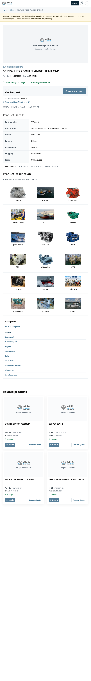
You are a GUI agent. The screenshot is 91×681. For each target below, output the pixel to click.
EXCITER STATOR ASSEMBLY (17, 424)
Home (5, 10)
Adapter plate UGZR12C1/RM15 (19, 479)
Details (11, 445)
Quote (75, 3)
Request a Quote (76, 91)
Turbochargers (11, 342)
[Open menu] (87, 3)
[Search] (82, 3)
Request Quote (35, 445)
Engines (8, 346)
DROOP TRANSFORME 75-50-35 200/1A (66, 479)
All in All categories (12, 327)
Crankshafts (10, 351)
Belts (7, 356)
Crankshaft (9, 337)
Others (12, 10)
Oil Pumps (9, 360)
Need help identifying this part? (17, 102)
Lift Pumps (9, 370)
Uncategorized (11, 375)
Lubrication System (13, 365)
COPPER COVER (56, 424)
